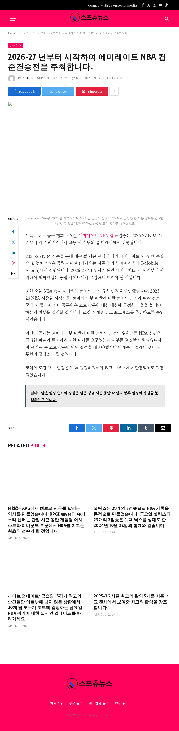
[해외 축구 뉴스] (89, 18)
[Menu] (13, 18)
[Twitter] (13, 242)
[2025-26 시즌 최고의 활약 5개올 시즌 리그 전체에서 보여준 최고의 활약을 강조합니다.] (132, 568)
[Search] (166, 18)
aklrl (28, 78)
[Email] (13, 273)
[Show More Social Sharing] (114, 91)
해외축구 (56, 703)
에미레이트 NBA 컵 (95, 235)
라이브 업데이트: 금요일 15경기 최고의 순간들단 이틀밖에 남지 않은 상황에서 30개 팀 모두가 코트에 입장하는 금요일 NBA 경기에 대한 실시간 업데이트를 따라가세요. (45, 607)
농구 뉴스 (15, 45)
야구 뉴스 (122, 703)
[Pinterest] (13, 263)
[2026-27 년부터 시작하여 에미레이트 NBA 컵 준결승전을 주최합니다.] (89, 155)
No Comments (88, 78)
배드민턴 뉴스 (99, 703)
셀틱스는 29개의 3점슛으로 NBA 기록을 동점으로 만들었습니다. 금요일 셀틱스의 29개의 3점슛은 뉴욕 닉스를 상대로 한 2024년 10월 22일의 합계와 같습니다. (132, 516)
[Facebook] (13, 231)
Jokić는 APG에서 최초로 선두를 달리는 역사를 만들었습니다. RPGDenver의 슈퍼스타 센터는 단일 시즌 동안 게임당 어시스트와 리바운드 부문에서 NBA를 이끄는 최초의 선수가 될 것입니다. (46, 519)
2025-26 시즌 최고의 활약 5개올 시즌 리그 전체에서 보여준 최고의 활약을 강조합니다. (132, 601)
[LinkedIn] (13, 252)
